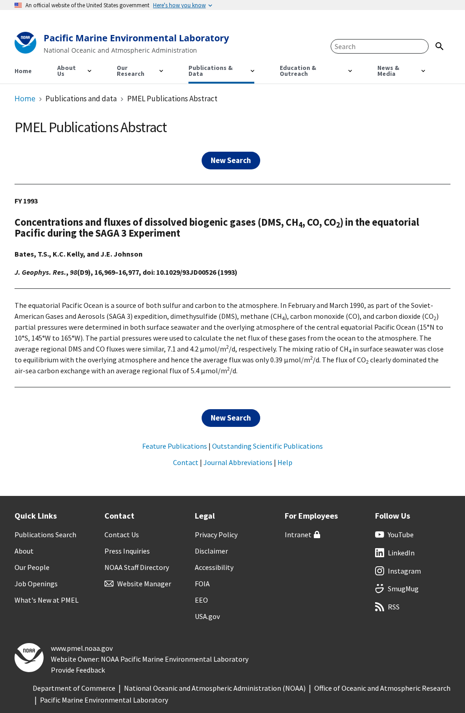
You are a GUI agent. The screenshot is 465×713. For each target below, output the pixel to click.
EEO (201, 599)
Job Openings (36, 583)
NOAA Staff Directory (136, 567)
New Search (231, 160)
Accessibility (214, 567)
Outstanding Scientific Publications (267, 446)
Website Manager (144, 583)
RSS (394, 606)
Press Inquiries (127, 550)
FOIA (202, 583)
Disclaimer (211, 550)
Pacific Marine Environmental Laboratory (104, 699)
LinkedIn (401, 552)
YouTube (401, 534)
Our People (32, 567)
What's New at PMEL (47, 599)
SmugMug (403, 588)
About (24, 550)
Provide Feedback (78, 669)
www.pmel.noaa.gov (82, 648)
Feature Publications (174, 446)
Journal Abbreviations (237, 462)
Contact (185, 462)
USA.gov (207, 616)
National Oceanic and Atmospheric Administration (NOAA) (215, 688)
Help (284, 462)
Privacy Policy (216, 534)
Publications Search (45, 534)
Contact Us (121, 534)
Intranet (298, 534)
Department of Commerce (74, 688)
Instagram (404, 570)
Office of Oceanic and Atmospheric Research (382, 688)
